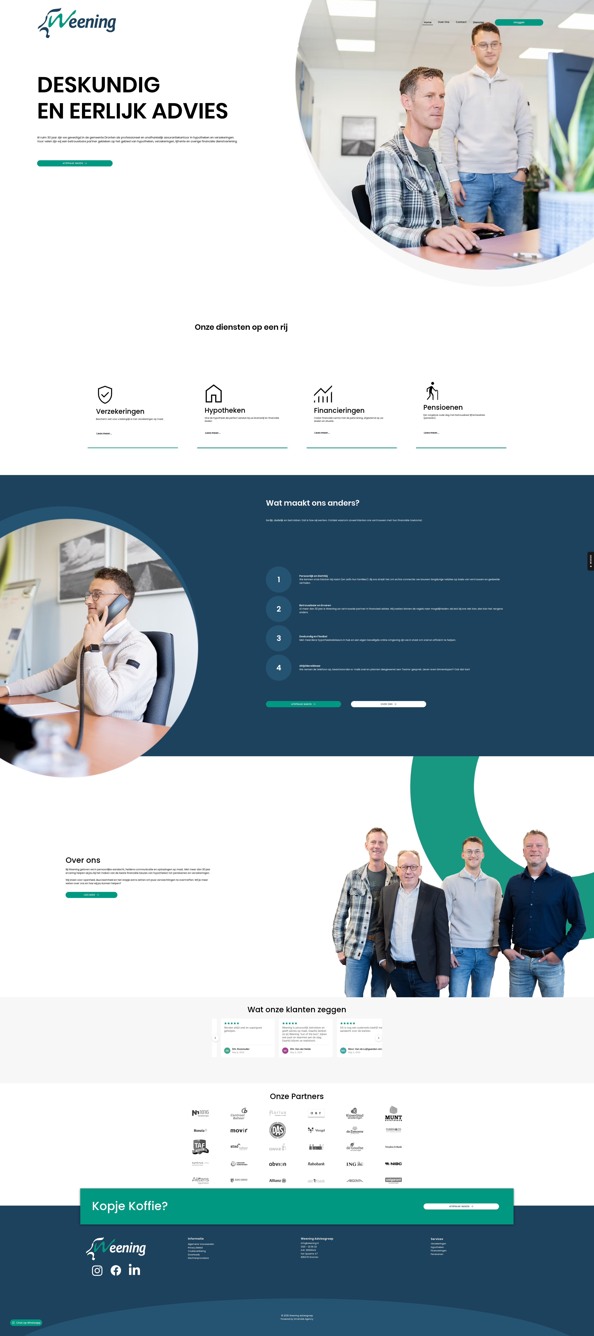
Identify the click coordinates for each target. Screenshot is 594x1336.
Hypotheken (437, 1247)
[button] (478, 22)
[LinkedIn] (134, 1270)
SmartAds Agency (303, 1319)
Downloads (194, 1254)
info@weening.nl (310, 1243)
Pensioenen (437, 1254)
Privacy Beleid (195, 1247)
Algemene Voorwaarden (201, 1244)
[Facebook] (116, 1270)
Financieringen (439, 1250)
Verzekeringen (438, 1243)
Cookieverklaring (197, 1251)
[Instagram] (97, 1270)
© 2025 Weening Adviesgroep (297, 1315)
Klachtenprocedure (198, 1258)
